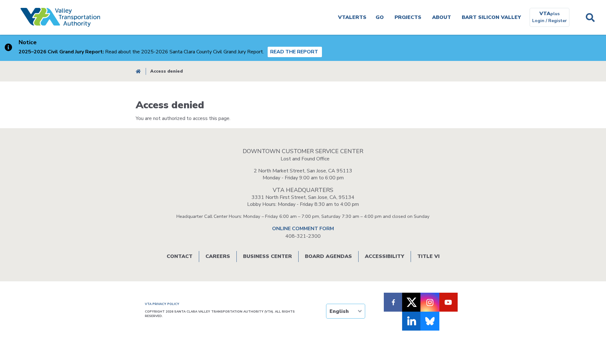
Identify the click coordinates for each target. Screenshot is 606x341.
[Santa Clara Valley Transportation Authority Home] (60, 17)
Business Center (267, 256)
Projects (408, 17)
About (441, 17)
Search (590, 17)
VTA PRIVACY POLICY (162, 304)
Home (138, 71)
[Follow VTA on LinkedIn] (411, 321)
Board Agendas (328, 256)
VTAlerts (352, 17)
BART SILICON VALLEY (491, 17)
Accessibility (384, 256)
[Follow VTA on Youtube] (448, 302)
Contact (180, 256)
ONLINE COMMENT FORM (303, 228)
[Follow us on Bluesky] (429, 321)
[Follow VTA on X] (411, 302)
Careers (217, 256)
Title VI (428, 256)
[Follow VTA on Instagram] (429, 302)
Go (380, 17)
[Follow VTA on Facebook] (393, 302)
